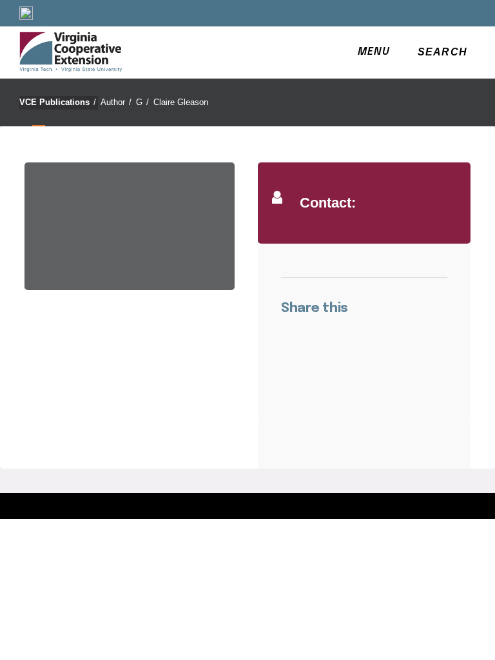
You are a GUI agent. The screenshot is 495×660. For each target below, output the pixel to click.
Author (116, 102)
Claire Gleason (180, 102)
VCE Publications (57, 102)
